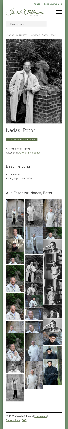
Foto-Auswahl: (53, 3)
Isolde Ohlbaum (24, 12)
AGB (24, 420)
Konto (37, 3)
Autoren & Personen (29, 34)
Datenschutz (13, 420)
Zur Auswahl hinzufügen (22, 139)
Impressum (40, 416)
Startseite (11, 34)
